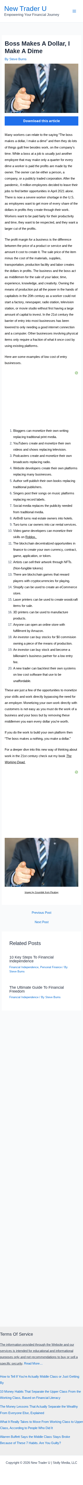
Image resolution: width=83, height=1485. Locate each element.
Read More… (33, 1363)
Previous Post (41, 912)
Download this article (41, 120)
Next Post (42, 922)
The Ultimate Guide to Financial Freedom (36, 989)
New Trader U (25, 8)
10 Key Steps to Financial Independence (31, 959)
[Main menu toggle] (74, 11)
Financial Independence (24, 967)
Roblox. (31, 537)
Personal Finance (51, 967)
